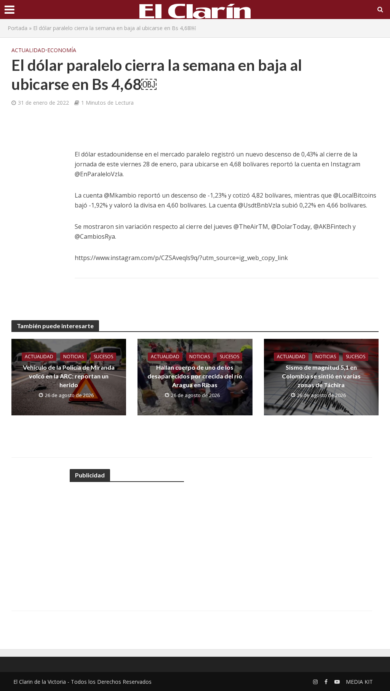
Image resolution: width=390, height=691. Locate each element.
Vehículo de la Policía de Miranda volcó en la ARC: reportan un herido (69, 376)
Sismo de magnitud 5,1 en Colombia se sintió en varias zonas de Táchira (321, 376)
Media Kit (359, 681)
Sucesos (103, 356)
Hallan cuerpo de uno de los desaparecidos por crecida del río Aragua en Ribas (194, 376)
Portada (17, 28)
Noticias (73, 356)
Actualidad (28, 50)
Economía (61, 50)
